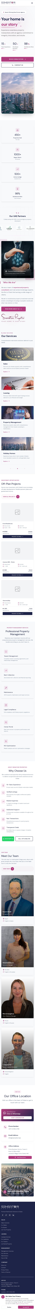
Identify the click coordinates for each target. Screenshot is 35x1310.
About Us (3, 1265)
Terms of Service (5, 1272)
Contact (3, 1267)
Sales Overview (5, 1223)
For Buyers (4, 1227)
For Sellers (4, 1225)
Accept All (26, 1307)
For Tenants (4, 1241)
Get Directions (21, 1157)
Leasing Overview (5, 1237)
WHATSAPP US (9, 839)
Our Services (4, 1253)
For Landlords (5, 1239)
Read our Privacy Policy (22, 1303)
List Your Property (6, 1229)
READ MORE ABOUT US (12, 309)
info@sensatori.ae (14, 1138)
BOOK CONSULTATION (16, 59)
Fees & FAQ (4, 1258)
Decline (9, 1307)
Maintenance (4, 1255)
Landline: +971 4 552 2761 (8, 1292)
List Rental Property (6, 1244)
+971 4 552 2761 (13, 1129)
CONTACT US (19, 65)
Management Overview (7, 1251)
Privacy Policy (5, 1270)
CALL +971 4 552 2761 (24, 839)
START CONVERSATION (17, 1117)
